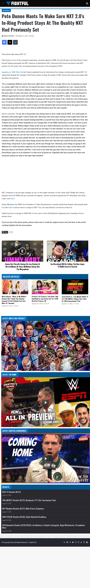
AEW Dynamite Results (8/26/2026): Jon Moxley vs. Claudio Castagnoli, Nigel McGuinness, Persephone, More (43, 526)
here (13, 199)
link (71, 207)
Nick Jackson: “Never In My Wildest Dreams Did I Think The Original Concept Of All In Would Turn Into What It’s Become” (14, 299)
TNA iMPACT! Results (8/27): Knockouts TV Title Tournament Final (29, 500)
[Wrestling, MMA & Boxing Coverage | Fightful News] (17, 3)
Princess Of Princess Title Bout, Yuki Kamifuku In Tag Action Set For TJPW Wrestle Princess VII (45, 298)
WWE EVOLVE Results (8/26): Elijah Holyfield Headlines (24, 517)
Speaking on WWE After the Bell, (14, 72)
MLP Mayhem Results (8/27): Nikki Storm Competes (23, 508)
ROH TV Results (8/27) (11, 492)
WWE (11, 232)
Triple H (11, 207)
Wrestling (6, 10)
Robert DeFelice (9, 36)
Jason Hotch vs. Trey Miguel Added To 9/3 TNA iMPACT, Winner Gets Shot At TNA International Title (75, 298)
